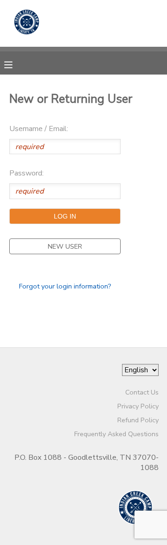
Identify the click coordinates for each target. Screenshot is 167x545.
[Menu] (15, 63)
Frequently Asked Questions (116, 434)
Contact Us (142, 392)
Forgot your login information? (65, 286)
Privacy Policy (138, 406)
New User (65, 246)
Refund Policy (138, 420)
